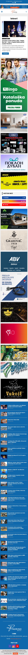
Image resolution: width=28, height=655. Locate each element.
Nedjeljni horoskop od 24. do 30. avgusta (16, 455)
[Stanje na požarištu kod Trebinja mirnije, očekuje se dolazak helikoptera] (4, 571)
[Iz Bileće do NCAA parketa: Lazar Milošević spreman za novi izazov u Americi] (4, 407)
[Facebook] (9, 646)
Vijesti (9, 38)
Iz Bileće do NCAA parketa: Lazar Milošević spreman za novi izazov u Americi (17, 406)
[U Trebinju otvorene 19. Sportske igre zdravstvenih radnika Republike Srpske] (4, 616)
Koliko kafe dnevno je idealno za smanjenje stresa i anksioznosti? (17, 585)
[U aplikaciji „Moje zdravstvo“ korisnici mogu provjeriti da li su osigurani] (4, 435)
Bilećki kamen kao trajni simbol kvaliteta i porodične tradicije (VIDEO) (17, 563)
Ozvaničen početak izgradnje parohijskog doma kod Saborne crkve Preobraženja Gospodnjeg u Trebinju (16, 607)
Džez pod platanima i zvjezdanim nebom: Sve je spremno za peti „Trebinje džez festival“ (17, 599)
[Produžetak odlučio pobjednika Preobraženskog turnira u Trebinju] (4, 529)
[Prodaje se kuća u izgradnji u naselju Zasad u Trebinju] (4, 477)
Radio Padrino (10, 1)
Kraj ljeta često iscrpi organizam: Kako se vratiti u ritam (17, 592)
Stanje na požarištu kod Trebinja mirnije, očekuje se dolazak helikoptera (16, 570)
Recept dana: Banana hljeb (13, 419)
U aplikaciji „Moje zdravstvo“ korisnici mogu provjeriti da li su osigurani (17, 434)
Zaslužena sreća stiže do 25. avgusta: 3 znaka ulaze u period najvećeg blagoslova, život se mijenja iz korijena (17, 578)
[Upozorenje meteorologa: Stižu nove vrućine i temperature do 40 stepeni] (4, 521)
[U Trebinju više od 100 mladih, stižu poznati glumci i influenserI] (4, 442)
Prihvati (15, 653)
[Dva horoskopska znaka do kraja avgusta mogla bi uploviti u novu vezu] (4, 414)
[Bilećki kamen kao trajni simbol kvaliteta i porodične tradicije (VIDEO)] (4, 564)
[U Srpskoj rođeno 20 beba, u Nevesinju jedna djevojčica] (4, 492)
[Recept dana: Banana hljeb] (4, 421)
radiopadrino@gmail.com (15, 638)
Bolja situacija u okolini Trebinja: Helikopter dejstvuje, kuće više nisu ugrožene (16, 483)
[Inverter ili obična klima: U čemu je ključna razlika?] (4, 507)
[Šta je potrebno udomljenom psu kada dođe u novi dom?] (4, 514)
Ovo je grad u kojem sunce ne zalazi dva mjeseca (16, 427)
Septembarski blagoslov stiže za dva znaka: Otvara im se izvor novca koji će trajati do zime (16, 499)
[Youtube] (17, 646)
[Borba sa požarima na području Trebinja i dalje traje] (4, 450)
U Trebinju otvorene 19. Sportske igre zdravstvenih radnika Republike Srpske (16, 615)
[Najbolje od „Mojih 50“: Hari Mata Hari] (4, 471)
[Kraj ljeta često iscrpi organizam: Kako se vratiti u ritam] (4, 593)
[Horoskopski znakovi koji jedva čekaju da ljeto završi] (4, 536)
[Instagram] (13, 646)
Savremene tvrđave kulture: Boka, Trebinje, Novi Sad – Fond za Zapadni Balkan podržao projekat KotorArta (13, 42)
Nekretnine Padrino (18, 1)
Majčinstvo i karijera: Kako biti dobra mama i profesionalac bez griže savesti (17, 463)
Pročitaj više (21, 653)
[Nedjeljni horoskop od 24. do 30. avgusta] (4, 457)
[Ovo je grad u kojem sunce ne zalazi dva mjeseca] (4, 428)
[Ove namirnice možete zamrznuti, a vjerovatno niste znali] (4, 543)
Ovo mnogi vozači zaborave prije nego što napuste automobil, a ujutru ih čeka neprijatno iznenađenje (17, 548)
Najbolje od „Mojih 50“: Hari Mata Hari (16, 469)
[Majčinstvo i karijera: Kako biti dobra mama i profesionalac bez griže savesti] (4, 464)
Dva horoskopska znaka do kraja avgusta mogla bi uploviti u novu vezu (16, 413)
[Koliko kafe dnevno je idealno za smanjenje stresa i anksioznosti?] (4, 586)
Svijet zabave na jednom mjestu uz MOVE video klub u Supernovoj (16, 556)
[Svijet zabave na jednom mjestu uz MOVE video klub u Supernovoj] (4, 557)
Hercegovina (4, 38)
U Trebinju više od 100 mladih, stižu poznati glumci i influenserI (17, 441)
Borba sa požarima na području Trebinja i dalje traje (16, 448)
